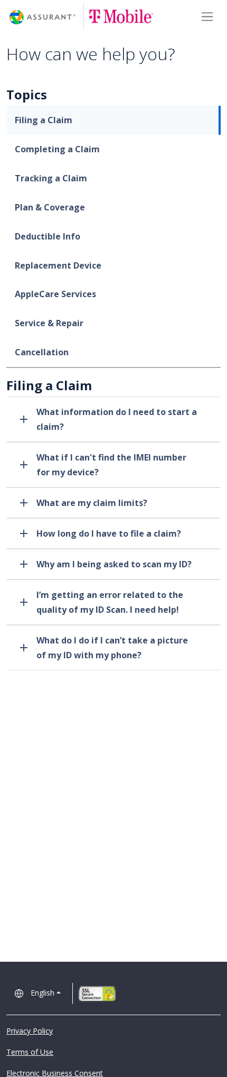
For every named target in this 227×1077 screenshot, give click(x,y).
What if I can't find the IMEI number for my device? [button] (111, 465)
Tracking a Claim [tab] (51, 178)
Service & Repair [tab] (49, 323)
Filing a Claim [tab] (43, 120)
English (42, 993)
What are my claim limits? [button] (91, 503)
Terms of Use (29, 1052)
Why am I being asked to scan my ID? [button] (114, 564)
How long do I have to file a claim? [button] (108, 533)
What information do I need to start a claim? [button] (116, 419)
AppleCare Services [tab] (55, 294)
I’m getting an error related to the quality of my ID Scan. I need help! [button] (109, 602)
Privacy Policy (29, 1031)
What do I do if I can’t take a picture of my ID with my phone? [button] (112, 647)
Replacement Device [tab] (58, 265)
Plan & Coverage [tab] (50, 207)
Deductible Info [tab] (47, 236)
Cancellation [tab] (42, 352)
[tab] (113, 419)
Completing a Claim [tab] (57, 149)
